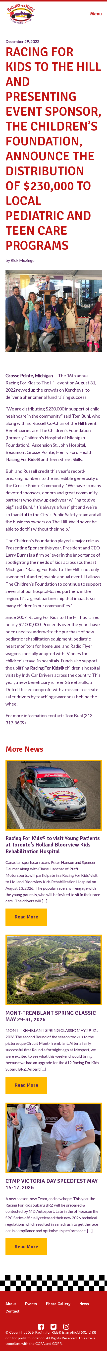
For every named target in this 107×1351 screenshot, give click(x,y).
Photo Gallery (58, 1303)
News (84, 1303)
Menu (96, 14)
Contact (12, 1311)
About (10, 1303)
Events (31, 1303)
